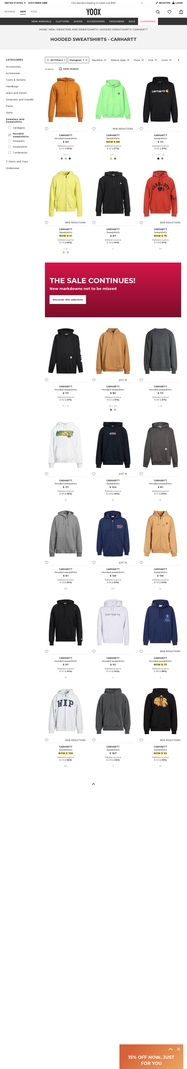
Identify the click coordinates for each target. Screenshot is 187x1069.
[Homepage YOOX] (93, 12)
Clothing (62, 21)
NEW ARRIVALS (41, 21)
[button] (23, 66)
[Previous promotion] (45, 3)
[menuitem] (9, 12)
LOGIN (177, 4)
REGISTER (164, 3)
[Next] (179, 60)
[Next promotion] (142, 3)
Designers (116, 21)
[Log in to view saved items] (169, 12)
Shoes (78, 21)
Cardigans (19, 127)
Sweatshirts (20, 146)
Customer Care (116, 3)
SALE (132, 21)
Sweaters (19, 140)
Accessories (96, 21)
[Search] (157, 12)
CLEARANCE (148, 21)
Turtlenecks (20, 152)
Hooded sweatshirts (21, 135)
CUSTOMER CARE (37, 3)
